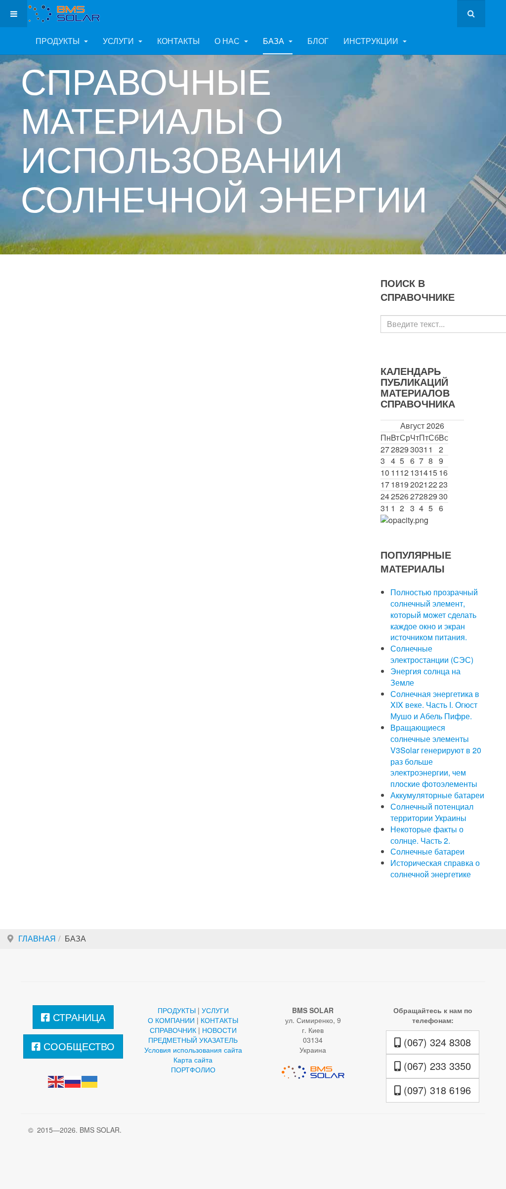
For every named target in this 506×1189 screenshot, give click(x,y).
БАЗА (274, 40)
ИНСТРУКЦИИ (371, 40)
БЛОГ (318, 40)
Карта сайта (192, 1060)
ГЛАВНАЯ (37, 938)
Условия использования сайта (193, 1050)
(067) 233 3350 (436, 1066)
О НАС (228, 40)
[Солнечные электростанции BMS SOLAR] (60, 13)
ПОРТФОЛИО (193, 1069)
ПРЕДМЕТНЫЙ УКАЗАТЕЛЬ (193, 1040)
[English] (56, 1081)
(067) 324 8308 (436, 1042)
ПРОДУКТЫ (59, 40)
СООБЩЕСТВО (78, 1046)
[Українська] (90, 1081)
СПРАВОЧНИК (173, 1030)
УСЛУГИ (119, 40)
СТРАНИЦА (77, 1017)
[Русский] (73, 1081)
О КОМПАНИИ (171, 1020)
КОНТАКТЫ (178, 40)
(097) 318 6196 (436, 1090)
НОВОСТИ (219, 1030)
